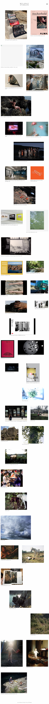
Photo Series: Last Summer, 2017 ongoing (20, 204)
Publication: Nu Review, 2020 (5, 275)
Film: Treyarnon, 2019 (4, 295)
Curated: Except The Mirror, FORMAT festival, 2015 (17, 335)
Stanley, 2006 (7, 510)
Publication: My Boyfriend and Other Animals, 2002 (9, 693)
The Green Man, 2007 (25, 444)
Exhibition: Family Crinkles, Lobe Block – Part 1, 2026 (34, 69)
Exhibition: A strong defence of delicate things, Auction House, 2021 (11, 255)
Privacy (30, 702)
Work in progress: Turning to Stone (6, 116)
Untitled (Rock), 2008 (4, 441)
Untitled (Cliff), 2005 (12, 608)
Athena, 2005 (24, 563)
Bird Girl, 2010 (33, 420)
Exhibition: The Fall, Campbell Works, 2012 (33, 382)
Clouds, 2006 (3, 540)
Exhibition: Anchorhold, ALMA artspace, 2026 (38, 35)
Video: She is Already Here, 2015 (40, 308)
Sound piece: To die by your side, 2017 (36, 294)
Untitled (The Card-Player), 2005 (6, 560)
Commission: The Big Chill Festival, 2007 (11, 464)
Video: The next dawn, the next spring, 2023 (20, 161)
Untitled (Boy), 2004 (4, 667)
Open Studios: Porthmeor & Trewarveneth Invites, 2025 (35, 91)
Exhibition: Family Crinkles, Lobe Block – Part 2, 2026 (9, 67)
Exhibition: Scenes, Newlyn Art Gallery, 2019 (33, 273)
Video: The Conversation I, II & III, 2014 (24, 355)
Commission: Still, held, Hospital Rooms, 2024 (33, 136)
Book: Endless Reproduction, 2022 (31, 232)
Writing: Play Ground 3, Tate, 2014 (6, 358)
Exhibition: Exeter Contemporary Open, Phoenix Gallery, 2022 (37, 181)
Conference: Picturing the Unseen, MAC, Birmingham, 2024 (13, 136)
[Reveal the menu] (47, 4)
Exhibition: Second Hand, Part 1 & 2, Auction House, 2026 (13, 88)
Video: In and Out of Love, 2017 (10, 313)
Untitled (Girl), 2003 (29, 667)
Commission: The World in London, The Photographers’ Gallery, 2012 (16, 421)
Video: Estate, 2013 (25, 400)
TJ (28, 702)
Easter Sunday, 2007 (4, 487)
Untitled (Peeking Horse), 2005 (6, 585)
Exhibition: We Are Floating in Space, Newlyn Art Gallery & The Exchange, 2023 (15, 181)
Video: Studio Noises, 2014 (9, 372)
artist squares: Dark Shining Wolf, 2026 (11, 39)
